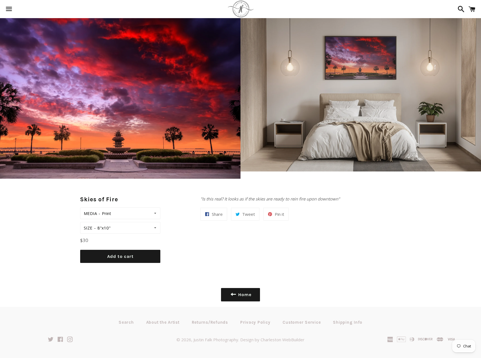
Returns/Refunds (210, 322)
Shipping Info (347, 322)
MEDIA (90, 213)
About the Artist (163, 322)
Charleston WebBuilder (283, 339)
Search (126, 322)
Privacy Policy (255, 322)
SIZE (88, 228)
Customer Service (302, 322)
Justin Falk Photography (215, 339)
